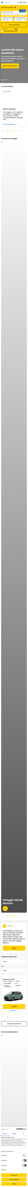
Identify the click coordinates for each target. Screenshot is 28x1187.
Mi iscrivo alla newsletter (10, 66)
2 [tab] (4, 79)
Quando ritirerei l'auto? (8, 17)
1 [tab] (2, 79)
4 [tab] (8, 79)
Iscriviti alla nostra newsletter (12, 51)
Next (8, 131)
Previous (3, 131)
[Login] (18, 2)
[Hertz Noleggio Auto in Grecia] (8, 2)
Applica (14, 948)
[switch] (16, 7)
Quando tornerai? (21, 17)
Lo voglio (14, 1006)
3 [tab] (6, 79)
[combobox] (14, 14)
